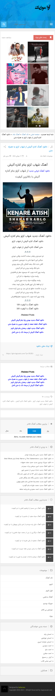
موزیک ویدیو (48, 603)
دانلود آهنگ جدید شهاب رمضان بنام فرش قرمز (27, 328)
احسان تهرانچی (46, 638)
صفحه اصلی (35, 134)
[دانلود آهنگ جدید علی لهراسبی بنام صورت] (17, 73)
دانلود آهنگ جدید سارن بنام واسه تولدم (38, 454)
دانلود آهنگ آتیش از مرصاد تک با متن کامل (27, 332)
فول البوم (49, 590)
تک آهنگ (25, 134)
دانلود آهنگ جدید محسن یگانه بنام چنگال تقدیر (35, 477)
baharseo (21, 687)
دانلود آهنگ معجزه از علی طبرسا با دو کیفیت (30, 540)
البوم (51, 584)
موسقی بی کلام (47, 609)
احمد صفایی (47, 653)
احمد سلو (48, 649)
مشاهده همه (6, 37)
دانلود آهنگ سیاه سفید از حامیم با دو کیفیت (30, 516)
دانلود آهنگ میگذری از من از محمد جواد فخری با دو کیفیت (25, 532)
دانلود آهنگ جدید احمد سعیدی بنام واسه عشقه (35, 489)
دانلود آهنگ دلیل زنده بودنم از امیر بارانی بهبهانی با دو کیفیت (24, 524)
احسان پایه (47, 634)
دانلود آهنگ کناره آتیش (23, 401)
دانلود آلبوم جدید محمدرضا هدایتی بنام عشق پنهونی (34, 481)
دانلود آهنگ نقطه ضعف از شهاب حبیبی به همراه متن (27, 324)
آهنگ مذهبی (48, 597)
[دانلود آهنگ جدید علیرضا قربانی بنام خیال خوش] (17, 52)
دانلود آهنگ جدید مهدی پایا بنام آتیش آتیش (27, 320)
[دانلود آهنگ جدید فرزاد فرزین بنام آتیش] (17, 95)
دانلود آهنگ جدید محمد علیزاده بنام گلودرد (36, 485)
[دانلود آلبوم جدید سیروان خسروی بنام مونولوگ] (38, 52)
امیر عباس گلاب (46, 661)
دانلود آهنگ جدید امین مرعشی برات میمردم (36, 466)
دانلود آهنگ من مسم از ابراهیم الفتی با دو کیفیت (28, 508)
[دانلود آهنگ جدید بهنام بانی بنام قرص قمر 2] (38, 117)
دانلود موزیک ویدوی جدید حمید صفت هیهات (36, 462)
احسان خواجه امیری (44, 642)
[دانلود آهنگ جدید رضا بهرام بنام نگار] (38, 73)
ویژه (51, 616)
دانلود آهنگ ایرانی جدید (39, 171)
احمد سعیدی (47, 645)
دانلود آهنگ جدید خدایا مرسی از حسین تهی (36, 470)
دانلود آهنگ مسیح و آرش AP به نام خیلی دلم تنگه (34, 474)
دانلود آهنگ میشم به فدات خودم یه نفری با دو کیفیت (27, 557)
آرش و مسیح (46, 657)
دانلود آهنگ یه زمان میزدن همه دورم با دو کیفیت (28, 548)
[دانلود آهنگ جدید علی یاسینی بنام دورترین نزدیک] (17, 117)
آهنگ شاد (16, 134)
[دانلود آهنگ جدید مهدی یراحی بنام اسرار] (38, 95)
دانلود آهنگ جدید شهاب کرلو (43, 401)
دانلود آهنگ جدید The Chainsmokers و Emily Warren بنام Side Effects (27, 458)
